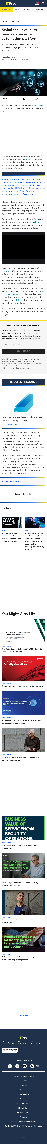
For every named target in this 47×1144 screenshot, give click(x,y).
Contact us (23, 1085)
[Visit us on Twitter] (17, 1066)
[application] (23, 247)
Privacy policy (23, 1094)
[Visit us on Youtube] (25, 1066)
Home (4, 21)
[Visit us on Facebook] (10, 1066)
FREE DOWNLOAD (10, 424)
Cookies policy (23, 1103)
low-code (38, 105)
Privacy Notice (34, 361)
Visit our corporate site (31, 1043)
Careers (23, 1117)
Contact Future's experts (23, 1076)
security (29, 159)
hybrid (17, 300)
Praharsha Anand (11, 57)
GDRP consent (23, 1112)
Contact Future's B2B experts (23, 1121)
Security (15, 21)
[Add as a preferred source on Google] (10, 1050)
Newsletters (23, 1108)
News (26, 60)
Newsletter (40, 99)
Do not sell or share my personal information (23, 1126)
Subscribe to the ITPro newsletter (29, 9)
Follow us (29, 99)
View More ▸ (23, 1015)
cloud (36, 222)
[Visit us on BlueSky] (31, 1066)
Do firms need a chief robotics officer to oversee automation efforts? (23, 188)
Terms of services (30, 359)
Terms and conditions (23, 1090)
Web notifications (23, 1099)
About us (23, 1081)
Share (7, 99)
